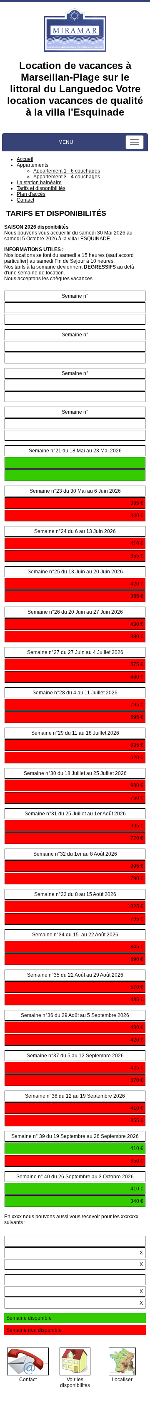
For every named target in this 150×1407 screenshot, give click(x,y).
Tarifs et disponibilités (41, 188)
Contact (25, 200)
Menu (65, 142)
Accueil (25, 159)
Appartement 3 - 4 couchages (66, 177)
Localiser (122, 1379)
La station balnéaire (39, 182)
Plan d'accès (31, 194)
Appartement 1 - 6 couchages (66, 171)
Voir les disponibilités (75, 1382)
